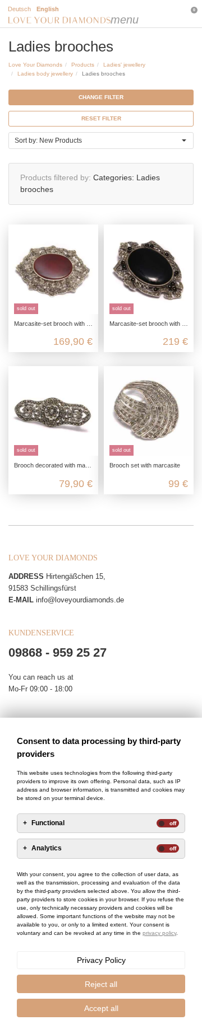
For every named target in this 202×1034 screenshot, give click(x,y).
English (47, 9)
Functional (48, 823)
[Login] (143, 14)
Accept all (101, 1008)
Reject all (101, 984)
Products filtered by (54, 177)
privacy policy (159, 933)
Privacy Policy (101, 960)
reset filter (101, 118)
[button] (101, 140)
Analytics (46, 848)
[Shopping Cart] (166, 14)
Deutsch (19, 9)
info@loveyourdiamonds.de (80, 600)
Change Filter (101, 97)
